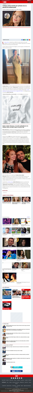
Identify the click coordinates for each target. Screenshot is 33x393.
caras (26, 290)
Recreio (30, 382)
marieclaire (16, 290)
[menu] (2, 2)
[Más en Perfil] (7, 287)
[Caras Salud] (16, 368)
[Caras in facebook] (13, 378)
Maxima (16, 383)
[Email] (29, 39)
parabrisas (6, 302)
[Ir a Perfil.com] (29, 0)
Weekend (18, 380)
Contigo (10, 382)
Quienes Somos (9, 385)
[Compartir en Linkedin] (27, 39)
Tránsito (16, 386)
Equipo (22, 385)
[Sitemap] (21, 378)
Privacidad (18, 385)
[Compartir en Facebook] (22, 39)
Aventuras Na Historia (15, 382)
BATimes (30, 380)
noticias (6, 290)
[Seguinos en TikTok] (17, 378)
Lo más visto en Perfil (7, 345)
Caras (7, 382)
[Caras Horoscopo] (16, 371)
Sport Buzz (26, 382)
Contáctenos (14, 385)
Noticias (7, 380)
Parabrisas (22, 380)
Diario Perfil (3, 380)
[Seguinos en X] (15, 378)
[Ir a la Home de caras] (4, 2)
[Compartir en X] (24, 39)
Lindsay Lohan (6, 42)
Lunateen (26, 380)
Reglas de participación (27, 385)
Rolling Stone (22, 382)
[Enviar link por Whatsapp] (25, 39)
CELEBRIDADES (4, 4)
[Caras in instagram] (11, 378)
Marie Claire (11, 380)
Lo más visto (5, 323)
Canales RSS (4, 385)
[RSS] (19, 378)
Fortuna (15, 380)
